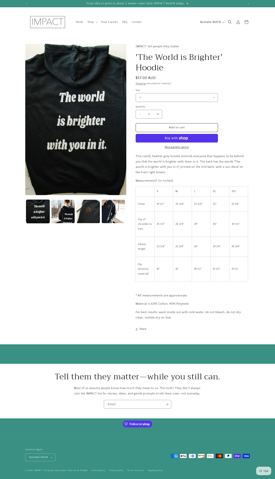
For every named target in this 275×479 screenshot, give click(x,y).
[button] (92, 22)
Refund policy (98, 470)
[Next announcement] (248, 3)
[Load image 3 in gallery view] (88, 211)
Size (138, 90)
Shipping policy (155, 470)
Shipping (141, 83)
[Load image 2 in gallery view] (63, 211)
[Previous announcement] (26, 3)
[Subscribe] (167, 404)
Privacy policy (116, 470)
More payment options (177, 147)
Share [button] (142, 329)
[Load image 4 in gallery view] (113, 211)
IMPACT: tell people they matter (50, 470)
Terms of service (135, 470)
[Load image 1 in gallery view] (38, 211)
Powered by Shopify (77, 470)
